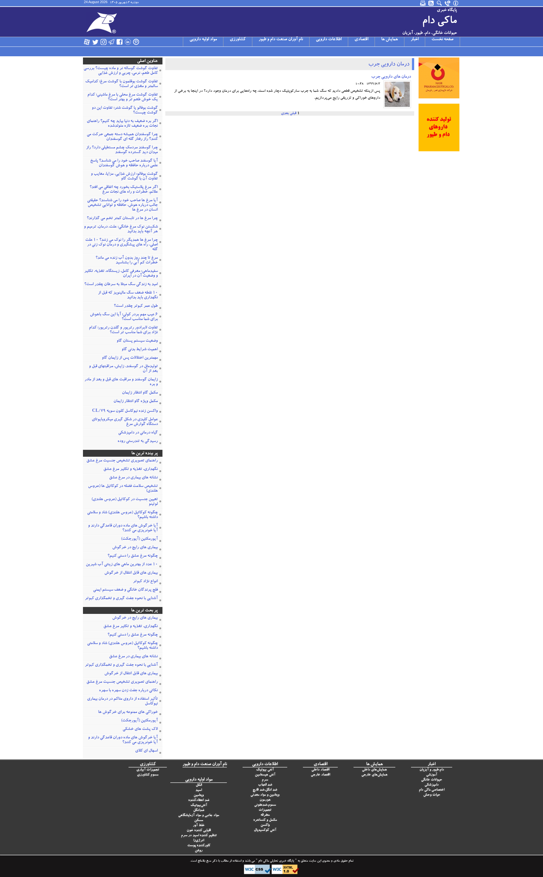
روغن (198, 851)
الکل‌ (199, 785)
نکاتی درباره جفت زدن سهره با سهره (128, 690)
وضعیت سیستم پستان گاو (137, 341)
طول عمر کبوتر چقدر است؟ (136, 306)
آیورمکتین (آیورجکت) (139, 539)
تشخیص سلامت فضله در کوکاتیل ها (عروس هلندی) (123, 489)
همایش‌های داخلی (374, 770)
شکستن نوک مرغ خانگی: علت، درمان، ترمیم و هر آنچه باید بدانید (121, 229)
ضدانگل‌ (198, 810)
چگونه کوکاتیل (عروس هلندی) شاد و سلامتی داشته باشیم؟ (122, 515)
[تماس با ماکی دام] (448, 3)
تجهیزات (265, 810)
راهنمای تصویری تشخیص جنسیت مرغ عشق (122, 461)
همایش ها (389, 39)
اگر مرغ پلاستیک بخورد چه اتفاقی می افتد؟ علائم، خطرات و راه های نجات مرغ (124, 190)
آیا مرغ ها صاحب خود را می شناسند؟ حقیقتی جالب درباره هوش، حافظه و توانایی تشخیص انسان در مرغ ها (122, 205)
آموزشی (431, 775)
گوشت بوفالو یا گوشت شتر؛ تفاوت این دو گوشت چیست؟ (125, 110)
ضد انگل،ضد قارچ (265, 790)
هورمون (265, 800)
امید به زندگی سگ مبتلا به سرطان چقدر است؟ (121, 284)
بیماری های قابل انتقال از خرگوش (131, 573)
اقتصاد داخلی (320, 770)
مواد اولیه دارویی (203, 39)
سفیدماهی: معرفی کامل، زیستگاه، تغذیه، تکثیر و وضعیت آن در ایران (121, 274)
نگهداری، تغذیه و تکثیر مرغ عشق (130, 469)
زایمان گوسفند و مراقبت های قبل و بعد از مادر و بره (121, 382)
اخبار (415, 39)
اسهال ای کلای (146, 751)
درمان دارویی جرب (388, 65)
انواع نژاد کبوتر (145, 581)
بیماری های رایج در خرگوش (135, 547)
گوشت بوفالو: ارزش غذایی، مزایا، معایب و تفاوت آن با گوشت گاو (124, 176)
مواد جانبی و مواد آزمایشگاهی (198, 816)
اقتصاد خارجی (320, 775)
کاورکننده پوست (198, 846)
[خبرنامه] (423, 3)
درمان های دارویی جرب (391, 77)
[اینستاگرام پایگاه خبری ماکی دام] (103, 42)
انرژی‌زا (198, 841)
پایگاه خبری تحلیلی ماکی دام (275, 861)
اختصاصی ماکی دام (431, 790)
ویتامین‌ (199, 795)
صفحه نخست (442, 39)
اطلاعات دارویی (329, 39)
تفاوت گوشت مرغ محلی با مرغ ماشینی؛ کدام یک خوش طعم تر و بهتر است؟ (122, 97)
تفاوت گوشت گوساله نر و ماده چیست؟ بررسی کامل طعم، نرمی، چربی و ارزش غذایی (121, 71)
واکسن (265, 825)
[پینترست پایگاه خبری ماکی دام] (136, 42)
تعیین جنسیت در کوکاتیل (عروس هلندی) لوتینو (124, 502)
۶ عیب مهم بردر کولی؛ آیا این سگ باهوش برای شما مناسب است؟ (124, 317)
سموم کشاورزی (147, 775)
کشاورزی (238, 39)
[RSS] (431, 3)
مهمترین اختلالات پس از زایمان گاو (130, 358)
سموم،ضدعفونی (265, 805)
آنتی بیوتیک (265, 770)
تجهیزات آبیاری (147, 770)
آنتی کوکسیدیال (265, 830)
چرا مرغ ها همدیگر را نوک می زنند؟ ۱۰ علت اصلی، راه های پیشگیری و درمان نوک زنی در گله (121, 245)
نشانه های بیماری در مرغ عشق (133, 478)
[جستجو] (439, 3)
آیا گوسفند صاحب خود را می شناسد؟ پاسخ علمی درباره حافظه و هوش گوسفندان (124, 163)
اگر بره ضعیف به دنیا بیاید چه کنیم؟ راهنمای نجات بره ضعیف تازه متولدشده (122, 124)
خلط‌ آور (199, 826)
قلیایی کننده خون (199, 831)
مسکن (198, 821)
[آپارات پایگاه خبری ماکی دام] (87, 42)
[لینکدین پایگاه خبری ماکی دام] (128, 42)
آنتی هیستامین (265, 775)
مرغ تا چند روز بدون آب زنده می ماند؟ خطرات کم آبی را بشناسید (127, 260)
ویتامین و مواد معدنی (264, 795)
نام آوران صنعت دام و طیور (281, 39)
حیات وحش (431, 795)
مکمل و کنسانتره (265, 820)
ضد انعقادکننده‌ (198, 800)
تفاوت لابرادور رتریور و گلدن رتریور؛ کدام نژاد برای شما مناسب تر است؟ (123, 330)
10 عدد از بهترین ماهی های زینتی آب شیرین (122, 564)
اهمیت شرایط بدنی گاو (140, 349)
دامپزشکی (432, 785)
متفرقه (265, 815)
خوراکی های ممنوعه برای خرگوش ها (128, 712)
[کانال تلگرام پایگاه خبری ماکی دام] (111, 42)
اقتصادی (361, 39)
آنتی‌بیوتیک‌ (198, 805)
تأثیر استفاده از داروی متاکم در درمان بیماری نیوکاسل (122, 701)
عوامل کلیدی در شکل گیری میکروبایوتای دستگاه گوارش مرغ (125, 422)
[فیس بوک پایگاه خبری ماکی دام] (120, 42)
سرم (265, 780)
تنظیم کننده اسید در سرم (199, 836)
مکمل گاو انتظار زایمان (140, 393)
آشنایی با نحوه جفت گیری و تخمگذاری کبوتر (121, 598)
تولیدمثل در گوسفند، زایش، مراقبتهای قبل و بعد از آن (123, 369)
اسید (198, 790)
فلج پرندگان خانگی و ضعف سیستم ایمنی (125, 590)
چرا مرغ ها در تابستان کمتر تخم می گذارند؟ (122, 218)
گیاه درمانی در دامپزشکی (138, 433)
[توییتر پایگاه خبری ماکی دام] (95, 42)
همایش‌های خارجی (374, 775)
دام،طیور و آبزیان (432, 770)
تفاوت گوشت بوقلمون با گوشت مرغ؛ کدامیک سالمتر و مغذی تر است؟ (121, 84)
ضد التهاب (265, 785)
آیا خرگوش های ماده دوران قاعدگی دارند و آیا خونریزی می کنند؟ (123, 528)
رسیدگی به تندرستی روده (138, 441)
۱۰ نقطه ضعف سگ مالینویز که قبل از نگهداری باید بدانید (128, 295)
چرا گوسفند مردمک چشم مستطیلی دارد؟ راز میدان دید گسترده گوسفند (122, 150)
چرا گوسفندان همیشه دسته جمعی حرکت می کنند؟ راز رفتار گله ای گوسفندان (122, 137)
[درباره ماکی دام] (456, 3)
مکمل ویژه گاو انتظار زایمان (135, 401)
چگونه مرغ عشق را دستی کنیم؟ (132, 556)
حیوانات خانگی (431, 780)
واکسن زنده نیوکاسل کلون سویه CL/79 (125, 411)
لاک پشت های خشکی (140, 729)
